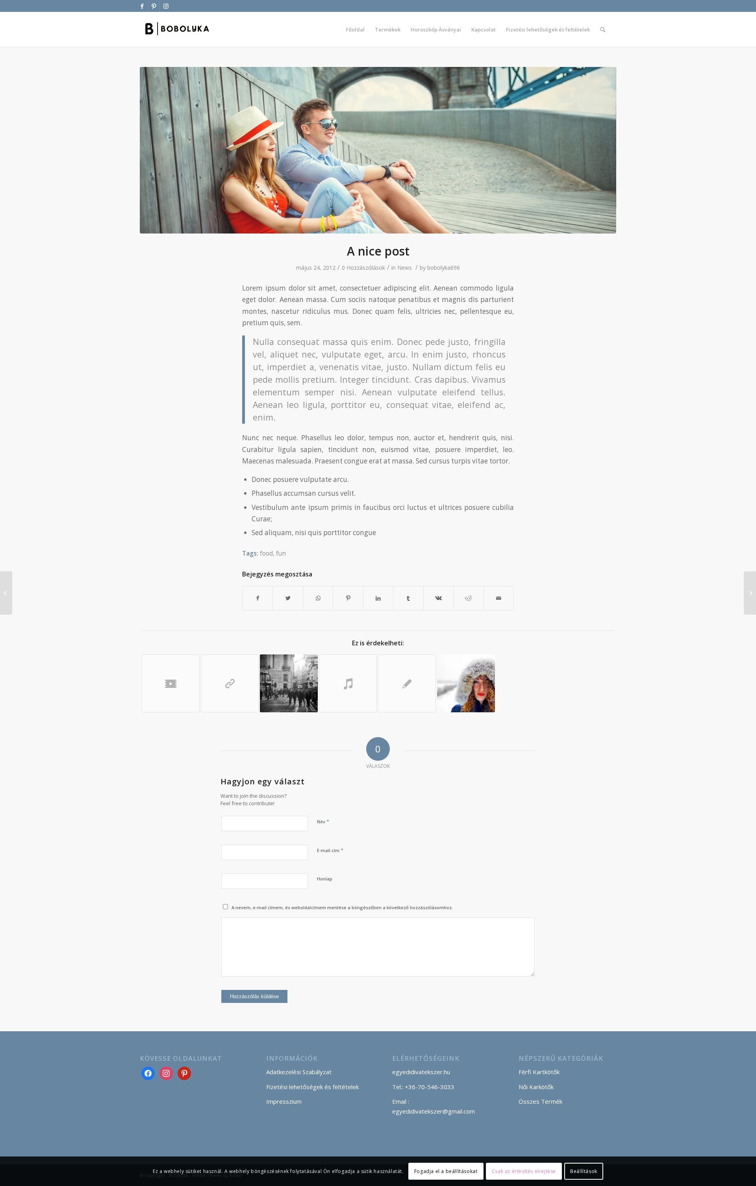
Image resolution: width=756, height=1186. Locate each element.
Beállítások (583, 1170)
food (266, 553)
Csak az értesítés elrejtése (524, 1170)
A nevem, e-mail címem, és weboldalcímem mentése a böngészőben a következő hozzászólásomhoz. (342, 907)
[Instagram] (166, 1073)
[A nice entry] (466, 683)
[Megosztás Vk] (438, 598)
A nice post (378, 251)
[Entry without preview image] (407, 683)
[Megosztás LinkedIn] (378, 598)
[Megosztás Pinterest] (348, 598)
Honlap (324, 879)
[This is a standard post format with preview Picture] (6, 593)
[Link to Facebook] (142, 6)
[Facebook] (148, 1073)
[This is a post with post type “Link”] (230, 683)
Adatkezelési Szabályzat (299, 1072)
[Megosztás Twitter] (287, 598)
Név (323, 821)
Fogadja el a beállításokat (446, 1170)
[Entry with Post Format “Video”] (171, 683)
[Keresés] (602, 29)
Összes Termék (540, 1101)
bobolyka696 (443, 267)
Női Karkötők (536, 1087)
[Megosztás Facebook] (257, 598)
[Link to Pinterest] (153, 6)
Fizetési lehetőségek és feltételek (312, 1087)
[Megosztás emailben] (499, 598)
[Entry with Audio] (348, 683)
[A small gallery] (289, 683)
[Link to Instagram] (166, 6)
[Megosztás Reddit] (468, 598)
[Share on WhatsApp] (318, 598)
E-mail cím (330, 850)
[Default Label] (184, 1073)
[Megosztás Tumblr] (408, 598)
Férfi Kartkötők (539, 1072)
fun (281, 553)
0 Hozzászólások (363, 267)
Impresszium (284, 1101)
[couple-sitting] (378, 150)
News (404, 267)
